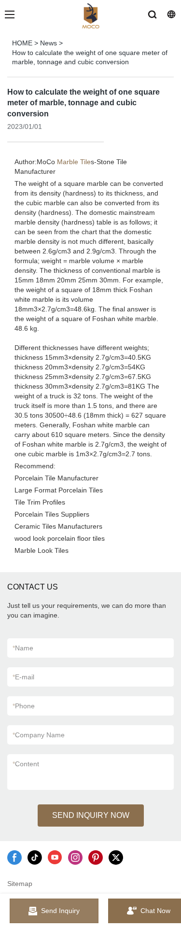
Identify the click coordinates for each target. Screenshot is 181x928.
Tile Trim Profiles (39, 502)
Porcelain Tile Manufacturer (56, 478)
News (48, 43)
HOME (22, 43)
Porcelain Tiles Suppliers (51, 514)
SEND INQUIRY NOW (90, 815)
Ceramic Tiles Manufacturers (58, 526)
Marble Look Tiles (41, 550)
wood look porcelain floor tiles (59, 538)
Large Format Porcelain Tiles (58, 490)
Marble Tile (74, 162)
